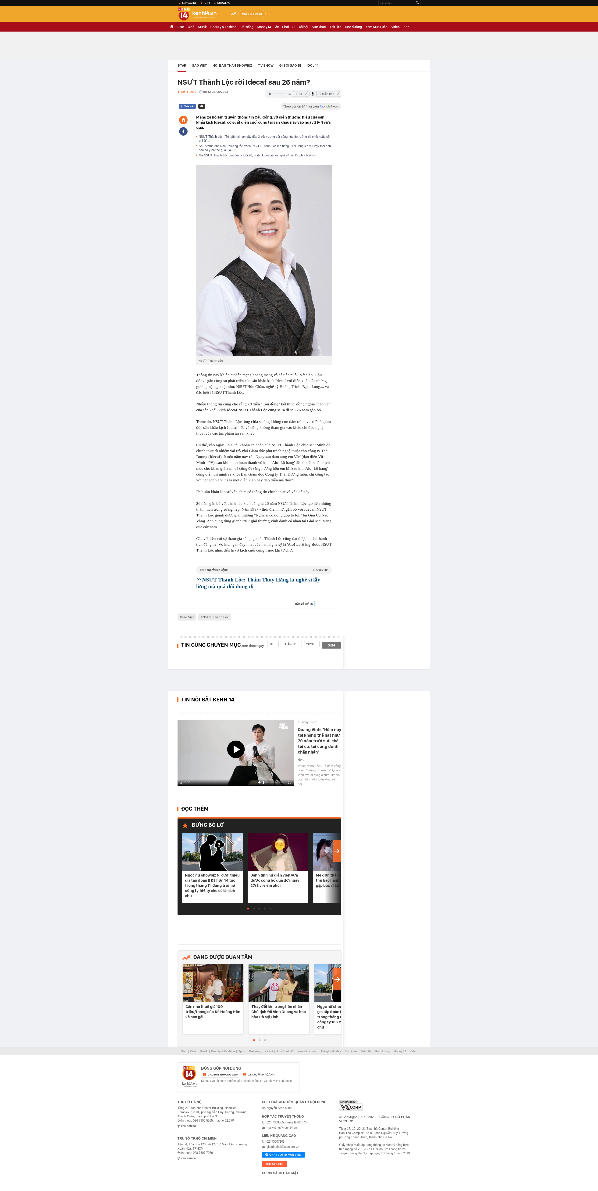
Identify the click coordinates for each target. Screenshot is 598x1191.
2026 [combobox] (310, 644)
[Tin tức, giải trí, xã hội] (201, 14)
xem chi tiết (274, 1164)
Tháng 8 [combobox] (289, 644)
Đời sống (246, 27)
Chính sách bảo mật (280, 1173)
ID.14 (207, 2)
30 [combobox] (271, 644)
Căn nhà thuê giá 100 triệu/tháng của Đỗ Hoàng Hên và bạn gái (212, 1011)
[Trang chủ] (183, 120)
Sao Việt (199, 65)
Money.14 (264, 27)
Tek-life (335, 27)
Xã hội (303, 27)
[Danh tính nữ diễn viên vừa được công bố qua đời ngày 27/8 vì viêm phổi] (278, 852)
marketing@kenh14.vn (282, 1127)
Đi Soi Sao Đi (253, 13)
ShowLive (223, 2)
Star (181, 27)
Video (395, 27)
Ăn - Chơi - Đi (285, 27)
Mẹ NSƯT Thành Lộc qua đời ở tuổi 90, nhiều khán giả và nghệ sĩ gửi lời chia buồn (256, 155)
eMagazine (189, 2)
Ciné (191, 27)
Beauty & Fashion (223, 27)
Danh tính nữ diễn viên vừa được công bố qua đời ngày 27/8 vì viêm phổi (274, 880)
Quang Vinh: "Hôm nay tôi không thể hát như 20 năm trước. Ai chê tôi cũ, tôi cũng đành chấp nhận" (319, 740)
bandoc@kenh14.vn (261, 1074)
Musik (202, 27)
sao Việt (188, 617)
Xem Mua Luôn (377, 27)
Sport (242, 1051)
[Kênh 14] (189, 1076)
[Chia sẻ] (183, 131)
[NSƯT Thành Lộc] (264, 260)
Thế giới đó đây (331, 1051)
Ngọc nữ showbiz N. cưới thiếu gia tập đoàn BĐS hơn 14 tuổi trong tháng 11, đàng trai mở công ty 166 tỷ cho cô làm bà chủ (212, 885)
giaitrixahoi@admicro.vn (283, 1146)
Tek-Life (366, 1051)
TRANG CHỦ (172, 27)
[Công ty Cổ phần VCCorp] (351, 1105)
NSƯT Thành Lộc (216, 617)
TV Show (266, 65)
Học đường (353, 27)
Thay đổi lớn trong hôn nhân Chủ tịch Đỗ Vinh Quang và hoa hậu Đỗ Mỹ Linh (278, 1011)
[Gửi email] (201, 106)
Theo (264, 570)
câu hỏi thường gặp (223, 1074)
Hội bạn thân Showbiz (232, 65)
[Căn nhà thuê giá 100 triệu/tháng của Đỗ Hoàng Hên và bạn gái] (213, 983)
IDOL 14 (313, 65)
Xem (331, 645)
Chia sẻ (188, 106)
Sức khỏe (319, 27)
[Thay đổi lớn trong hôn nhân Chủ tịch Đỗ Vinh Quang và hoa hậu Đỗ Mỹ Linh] (279, 983)
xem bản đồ (188, 1126)
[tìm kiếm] (417, 3)
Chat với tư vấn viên (285, 1154)
